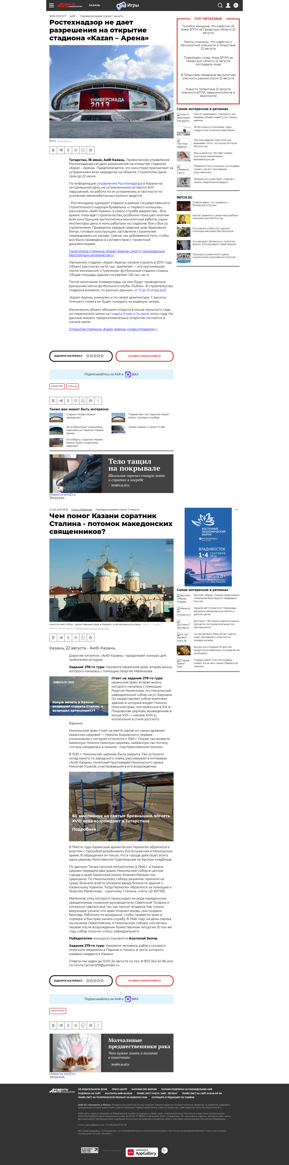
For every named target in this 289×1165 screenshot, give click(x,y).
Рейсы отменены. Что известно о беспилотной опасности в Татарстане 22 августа (208, 45)
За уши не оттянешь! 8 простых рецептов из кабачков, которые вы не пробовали (216, 650)
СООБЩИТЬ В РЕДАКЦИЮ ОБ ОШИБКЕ (173, 1097)
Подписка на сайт (89, 1093)
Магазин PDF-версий (144, 1089)
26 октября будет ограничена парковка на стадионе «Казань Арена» (85, 430)
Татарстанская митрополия (92, 628)
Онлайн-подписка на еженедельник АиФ (186, 1089)
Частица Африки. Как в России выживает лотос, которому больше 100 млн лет (215, 143)
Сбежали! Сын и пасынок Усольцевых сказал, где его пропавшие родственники (217, 169)
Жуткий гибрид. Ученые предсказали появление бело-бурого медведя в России (216, 598)
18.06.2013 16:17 (57, 16)
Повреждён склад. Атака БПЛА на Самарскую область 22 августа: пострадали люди (208, 61)
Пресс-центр (119, 1089)
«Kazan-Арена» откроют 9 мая (146, 426)
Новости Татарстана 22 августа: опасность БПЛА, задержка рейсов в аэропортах (208, 93)
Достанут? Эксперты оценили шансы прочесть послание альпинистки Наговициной (216, 624)
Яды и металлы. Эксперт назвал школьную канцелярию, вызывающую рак (213, 156)
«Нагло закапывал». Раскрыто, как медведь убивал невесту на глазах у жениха (216, 117)
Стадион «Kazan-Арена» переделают (81, 416)
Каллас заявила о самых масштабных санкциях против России (215, 217)
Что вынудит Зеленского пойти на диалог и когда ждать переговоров (214, 243)
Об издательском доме (92, 1089)
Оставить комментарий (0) (144, 356)
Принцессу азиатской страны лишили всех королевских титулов (213, 256)
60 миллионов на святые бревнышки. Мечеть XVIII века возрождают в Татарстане (121, 818)
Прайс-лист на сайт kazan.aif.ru (202, 1093)
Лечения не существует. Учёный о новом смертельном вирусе (214, 181)
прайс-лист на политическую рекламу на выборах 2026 (112, 1097)
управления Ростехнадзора (119, 183)
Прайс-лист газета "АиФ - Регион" (157, 1093)
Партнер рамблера (112, 1150)
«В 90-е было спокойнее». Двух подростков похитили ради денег (214, 129)
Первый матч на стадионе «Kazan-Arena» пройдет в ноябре (149, 416)
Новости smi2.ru (62, 495)
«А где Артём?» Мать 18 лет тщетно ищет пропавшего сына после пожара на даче (215, 637)
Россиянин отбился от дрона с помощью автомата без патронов (212, 230)
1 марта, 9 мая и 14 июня (129, 314)
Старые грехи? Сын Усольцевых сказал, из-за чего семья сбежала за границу (216, 663)
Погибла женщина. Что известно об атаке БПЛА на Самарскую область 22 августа (208, 30)
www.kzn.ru (64, 140)
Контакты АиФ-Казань (118, 1093)
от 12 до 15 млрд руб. (150, 290)
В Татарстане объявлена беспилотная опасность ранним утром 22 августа (208, 76)
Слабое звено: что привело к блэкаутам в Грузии (210, 204)
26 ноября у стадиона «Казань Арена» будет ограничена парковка (84, 442)
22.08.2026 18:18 (58, 509)
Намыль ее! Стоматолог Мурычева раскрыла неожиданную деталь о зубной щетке (215, 611)
